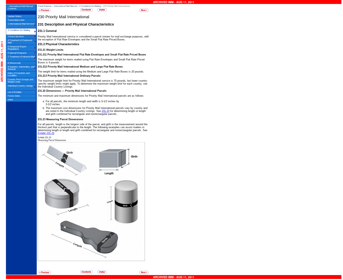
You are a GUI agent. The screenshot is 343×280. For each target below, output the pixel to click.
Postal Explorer (45, 6)
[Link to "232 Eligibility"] (143, 11)
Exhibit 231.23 (46, 133)
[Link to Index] (102, 11)
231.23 (105, 111)
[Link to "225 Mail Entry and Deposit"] (44, 11)
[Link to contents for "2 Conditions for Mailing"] (86, 11)
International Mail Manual (65, 6)
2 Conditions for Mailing (90, 6)
